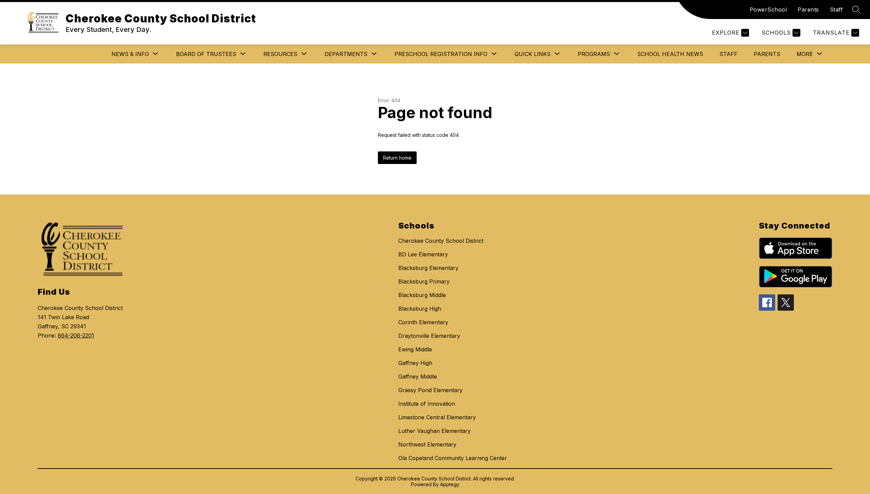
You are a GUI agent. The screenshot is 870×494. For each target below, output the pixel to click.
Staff (836, 9)
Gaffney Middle (417, 376)
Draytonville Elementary (429, 335)
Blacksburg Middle (422, 295)
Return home (397, 158)
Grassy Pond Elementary (430, 390)
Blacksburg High (419, 308)
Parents (808, 9)
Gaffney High (415, 363)
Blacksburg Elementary (428, 267)
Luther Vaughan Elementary (434, 430)
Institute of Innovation (426, 403)
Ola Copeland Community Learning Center (452, 458)
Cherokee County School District (440, 240)
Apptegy (449, 484)
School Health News (670, 54)
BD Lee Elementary (423, 254)
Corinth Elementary (423, 322)
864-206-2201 (76, 335)
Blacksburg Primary (424, 281)
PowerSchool (768, 9)
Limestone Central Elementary (437, 417)
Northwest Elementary (427, 444)
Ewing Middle (415, 349)
